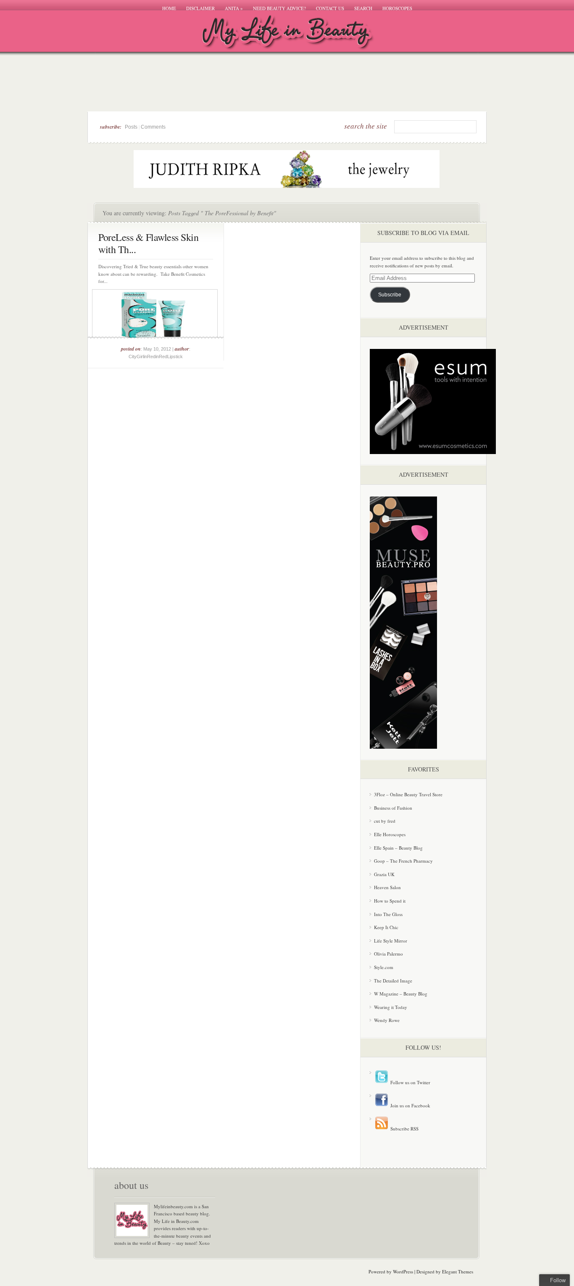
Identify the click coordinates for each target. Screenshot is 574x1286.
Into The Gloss (388, 914)
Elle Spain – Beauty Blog (398, 848)
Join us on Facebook (409, 1105)
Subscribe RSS (404, 1128)
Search (363, 8)
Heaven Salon (387, 887)
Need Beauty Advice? (279, 8)
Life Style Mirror (390, 940)
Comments (153, 127)
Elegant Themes (457, 1271)
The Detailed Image (393, 980)
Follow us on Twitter (409, 1082)
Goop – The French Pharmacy (403, 861)
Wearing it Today (390, 1007)
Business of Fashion (393, 808)
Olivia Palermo (388, 954)
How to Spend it (389, 901)
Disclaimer (200, 8)
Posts (131, 127)
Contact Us (330, 8)
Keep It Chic (386, 927)
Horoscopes (397, 8)
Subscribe (389, 295)
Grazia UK (384, 874)
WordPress (403, 1271)
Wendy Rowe (387, 1020)
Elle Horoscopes (389, 834)
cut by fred (384, 821)
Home (169, 8)
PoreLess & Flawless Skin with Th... (148, 243)
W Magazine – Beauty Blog (400, 993)
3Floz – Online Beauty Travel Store (408, 794)
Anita (234, 8)
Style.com (383, 967)
